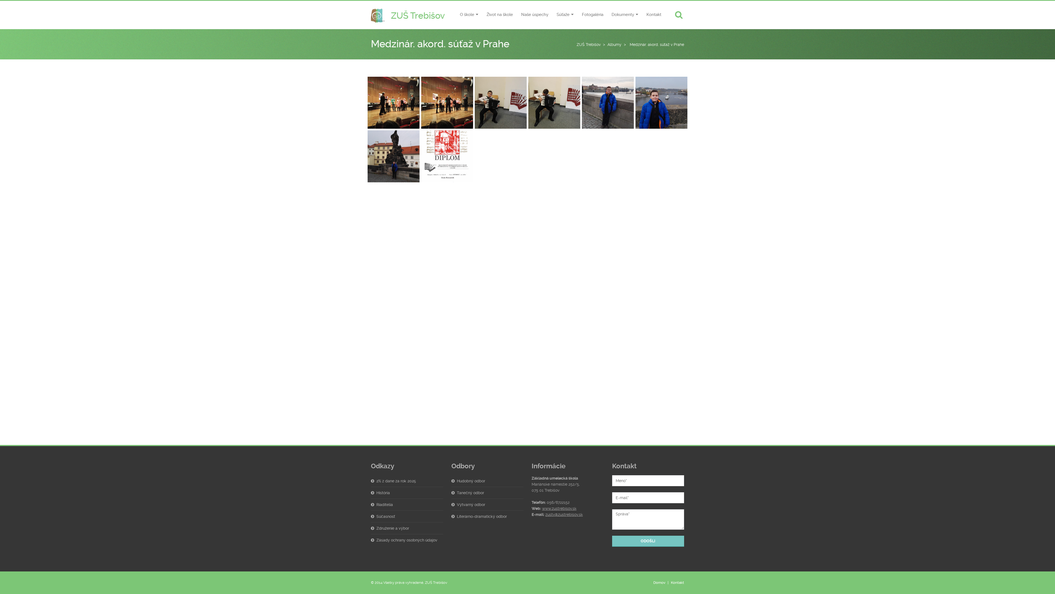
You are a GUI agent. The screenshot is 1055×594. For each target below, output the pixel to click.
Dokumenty (623, 14)
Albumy (614, 44)
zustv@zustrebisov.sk (564, 514)
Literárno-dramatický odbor (482, 516)
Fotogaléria (592, 14)
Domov (659, 583)
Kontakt (653, 14)
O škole (467, 14)
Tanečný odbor (470, 493)
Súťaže (563, 14)
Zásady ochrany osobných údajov (406, 540)
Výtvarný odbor (471, 504)
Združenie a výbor (392, 528)
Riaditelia (384, 504)
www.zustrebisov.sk (559, 508)
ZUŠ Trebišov (589, 44)
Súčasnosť (385, 516)
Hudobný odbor (471, 481)
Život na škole (500, 14)
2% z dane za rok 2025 (396, 481)
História (383, 493)
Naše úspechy (534, 14)
